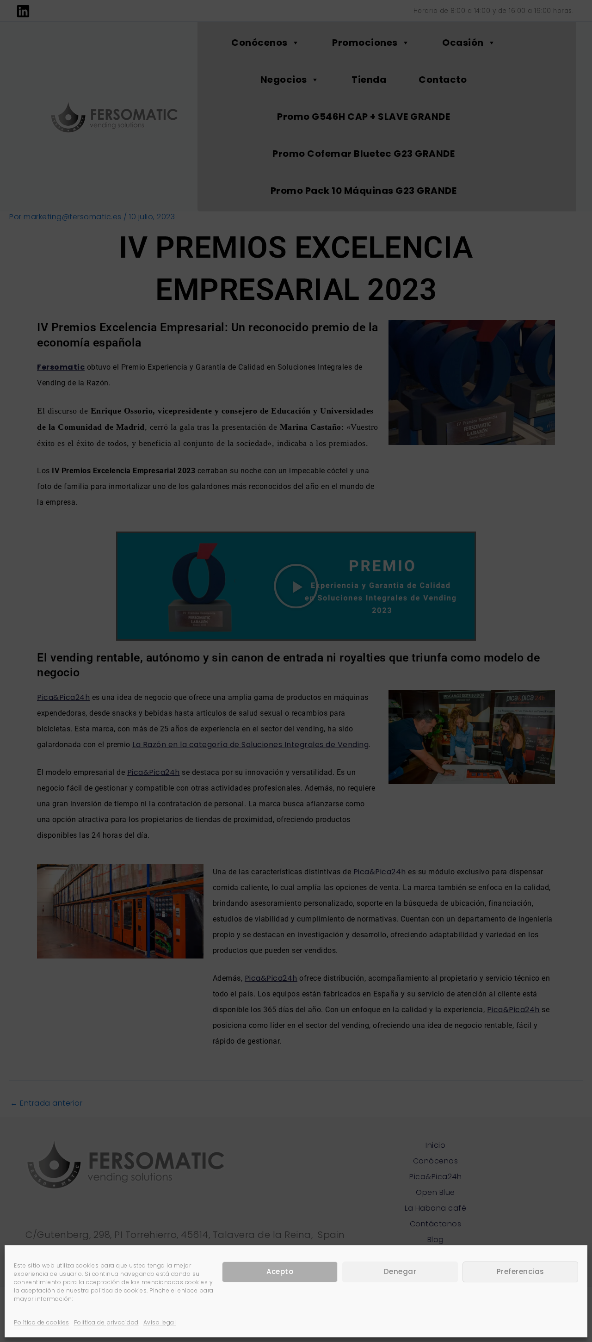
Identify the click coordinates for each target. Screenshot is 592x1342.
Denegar (400, 1272)
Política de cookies (41, 1322)
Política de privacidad (106, 1322)
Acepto (279, 1272)
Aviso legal (159, 1322)
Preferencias (520, 1272)
